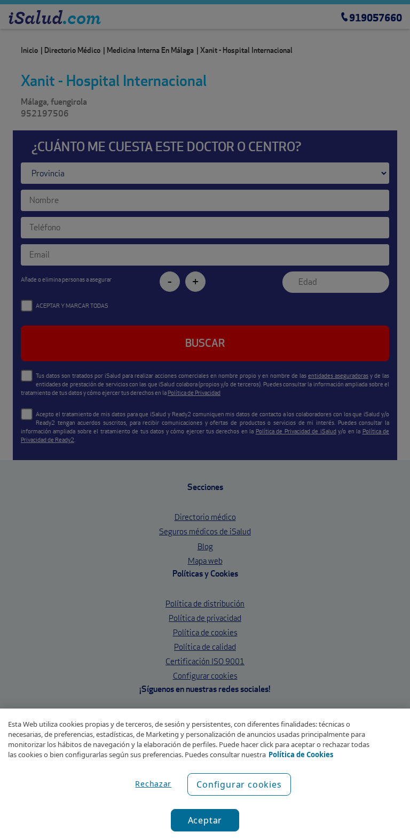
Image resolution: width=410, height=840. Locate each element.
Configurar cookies (238, 784)
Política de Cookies (301, 754)
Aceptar (205, 820)
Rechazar (153, 784)
